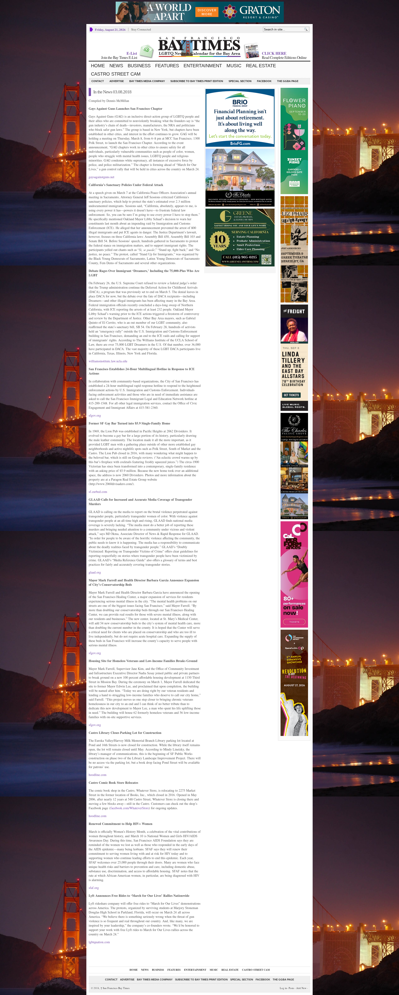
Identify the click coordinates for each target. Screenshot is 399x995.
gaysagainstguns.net (101, 177)
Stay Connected (141, 29)
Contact (97, 81)
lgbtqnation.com (99, 942)
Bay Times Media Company (147, 81)
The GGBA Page (287, 81)
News (116, 65)
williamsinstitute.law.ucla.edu (108, 361)
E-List (132, 53)
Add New (301, 988)
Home (98, 65)
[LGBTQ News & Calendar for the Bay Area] (199, 47)
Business (139, 65)
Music (234, 65)
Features (167, 65)
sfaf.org (94, 887)
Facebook (264, 81)
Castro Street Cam (116, 73)
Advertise (116, 81)
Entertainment (203, 65)
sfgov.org (95, 415)
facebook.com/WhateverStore (129, 808)
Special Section (240, 81)
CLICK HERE (274, 53)
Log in (283, 988)
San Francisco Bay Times (115, 988)
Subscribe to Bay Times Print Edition (196, 81)
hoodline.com (97, 774)
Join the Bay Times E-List (119, 57)
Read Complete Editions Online (284, 57)
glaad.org (95, 572)
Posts (291, 988)
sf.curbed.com (98, 491)
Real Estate (261, 65)
